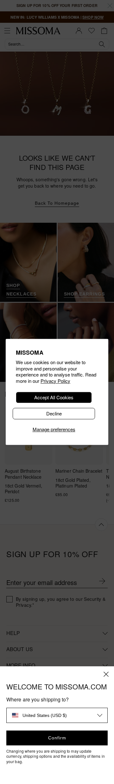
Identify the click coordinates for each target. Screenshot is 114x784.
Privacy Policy (55, 380)
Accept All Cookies (53, 397)
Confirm (57, 737)
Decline (54, 413)
